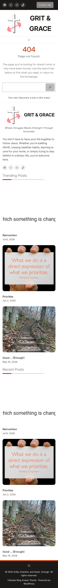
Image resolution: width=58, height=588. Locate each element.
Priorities (8, 296)
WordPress (29, 583)
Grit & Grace (39, 115)
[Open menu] (29, 40)
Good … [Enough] (13, 357)
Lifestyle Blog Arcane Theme (22, 580)
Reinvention (10, 235)
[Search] (50, 87)
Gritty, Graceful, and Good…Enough (31, 572)
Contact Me (45, 5)
